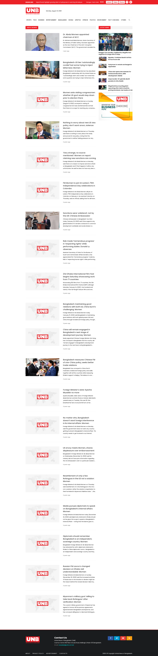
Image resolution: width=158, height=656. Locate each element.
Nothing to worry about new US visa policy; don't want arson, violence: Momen (79, 125)
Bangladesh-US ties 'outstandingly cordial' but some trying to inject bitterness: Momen (79, 65)
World (70, 20)
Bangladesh (62, 20)
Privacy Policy (38, 653)
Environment (101, 20)
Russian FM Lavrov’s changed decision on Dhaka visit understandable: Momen (76, 569)
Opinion (85, 20)
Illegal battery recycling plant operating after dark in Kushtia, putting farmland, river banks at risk (120, 88)
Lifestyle (78, 20)
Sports (28, 20)
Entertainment (51, 20)
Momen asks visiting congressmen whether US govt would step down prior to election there (79, 95)
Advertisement (51, 653)
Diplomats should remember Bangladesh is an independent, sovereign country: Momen (77, 539)
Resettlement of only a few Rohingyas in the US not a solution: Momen (78, 479)
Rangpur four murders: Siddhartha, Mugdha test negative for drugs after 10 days (115, 53)
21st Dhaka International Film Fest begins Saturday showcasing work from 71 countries (79, 277)
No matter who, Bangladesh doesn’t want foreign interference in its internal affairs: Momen (78, 420)
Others (123, 20)
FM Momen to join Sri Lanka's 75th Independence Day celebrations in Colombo (79, 186)
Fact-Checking (113, 20)
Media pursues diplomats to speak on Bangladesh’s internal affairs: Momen (79, 509)
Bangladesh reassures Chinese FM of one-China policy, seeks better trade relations (79, 362)
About (28, 653)
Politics (92, 20)
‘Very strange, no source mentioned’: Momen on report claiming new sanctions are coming (79, 155)
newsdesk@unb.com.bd (64, 645)
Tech (35, 20)
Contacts (63, 653)
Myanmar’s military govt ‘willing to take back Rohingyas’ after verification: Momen (78, 599)
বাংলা (102, 2)
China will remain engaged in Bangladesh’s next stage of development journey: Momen (77, 332)
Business (41, 20)
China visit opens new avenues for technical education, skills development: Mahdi (119, 74)
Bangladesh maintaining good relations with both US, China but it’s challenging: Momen (79, 307)
